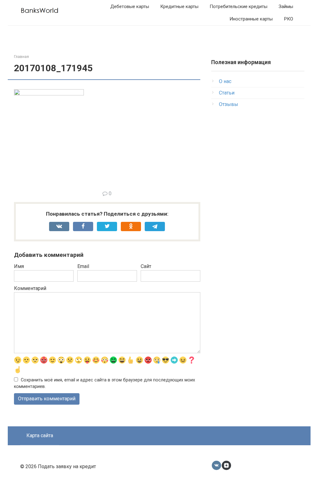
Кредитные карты (179, 6)
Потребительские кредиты (238, 6)
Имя (19, 266)
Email (83, 266)
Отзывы (228, 104)
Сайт (146, 266)
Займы (286, 6)
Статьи (226, 93)
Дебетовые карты (129, 6)
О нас (225, 81)
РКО (288, 19)
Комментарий (30, 288)
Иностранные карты (251, 19)
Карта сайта (39, 435)
